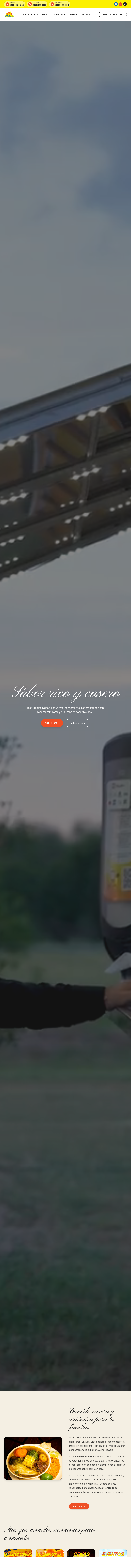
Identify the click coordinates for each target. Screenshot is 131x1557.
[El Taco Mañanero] (9, 14)
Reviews (73, 14)
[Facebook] (116, 4)
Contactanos (58, 14)
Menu (45, 14)
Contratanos (52, 722)
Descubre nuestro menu (113, 14)
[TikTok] (125, 4)
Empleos (86, 14)
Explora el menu (77, 723)
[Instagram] (120, 4)
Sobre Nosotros (30, 14)
